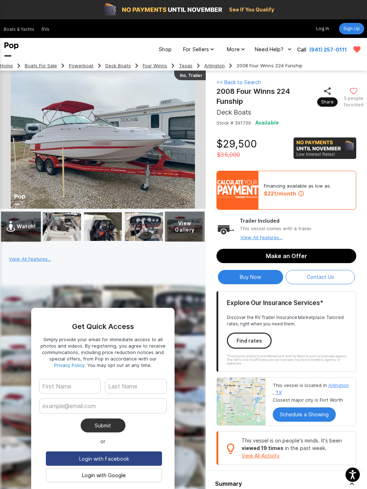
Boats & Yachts (19, 29)
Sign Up (351, 28)
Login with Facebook (104, 459)
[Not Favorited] (353, 90)
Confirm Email (70, 417)
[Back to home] (11, 49)
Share (327, 102)
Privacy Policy (69, 365)
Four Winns (155, 65)
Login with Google (104, 475)
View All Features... (261, 237)
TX (279, 392)
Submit (103, 425)
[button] (352, 475)
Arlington (214, 65)
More (233, 49)
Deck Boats (118, 65)
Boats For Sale (41, 65)
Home (6, 65)
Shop (165, 49)
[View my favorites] (357, 49)
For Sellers (196, 49)
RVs (45, 29)
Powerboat (81, 65)
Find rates (249, 341)
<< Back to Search (238, 82)
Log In (322, 28)
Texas (185, 65)
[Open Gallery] (62, 227)
